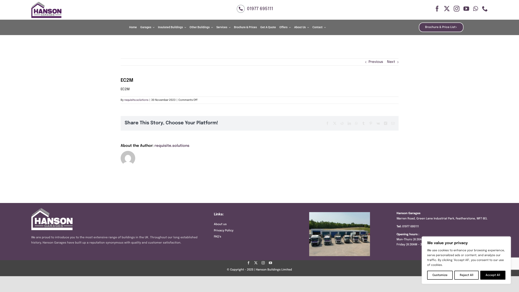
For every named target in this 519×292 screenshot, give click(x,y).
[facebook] (437, 9)
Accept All (493, 275)
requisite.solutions (136, 100)
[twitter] (447, 9)
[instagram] (456, 9)
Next (391, 62)
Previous (376, 62)
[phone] (485, 9)
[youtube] (466, 9)
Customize (439, 275)
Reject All (466, 275)
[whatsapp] (475, 9)
